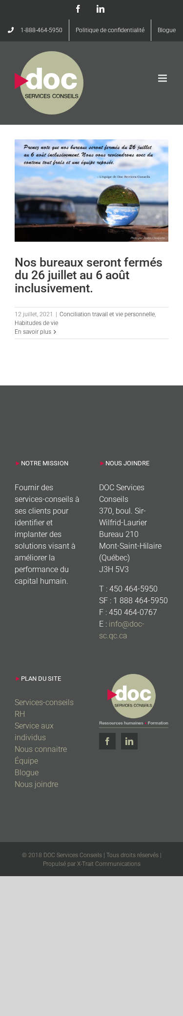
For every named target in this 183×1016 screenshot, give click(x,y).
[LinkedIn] (129, 741)
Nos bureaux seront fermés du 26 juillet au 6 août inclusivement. (89, 275)
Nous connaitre (41, 749)
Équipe (26, 761)
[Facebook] (107, 741)
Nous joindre (36, 784)
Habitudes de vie (36, 323)
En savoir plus (33, 331)
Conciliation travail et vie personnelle (107, 314)
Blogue (27, 772)
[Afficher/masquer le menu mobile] (163, 78)
